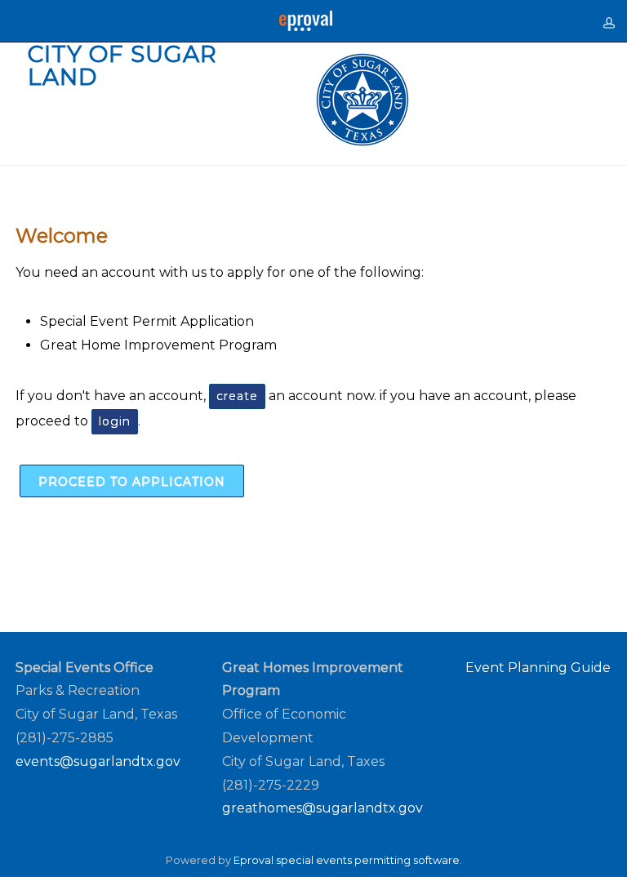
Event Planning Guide (538, 667)
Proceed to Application (131, 481)
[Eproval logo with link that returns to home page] (306, 21)
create (237, 396)
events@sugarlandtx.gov (98, 761)
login (115, 421)
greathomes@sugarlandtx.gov (322, 808)
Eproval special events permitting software (346, 860)
